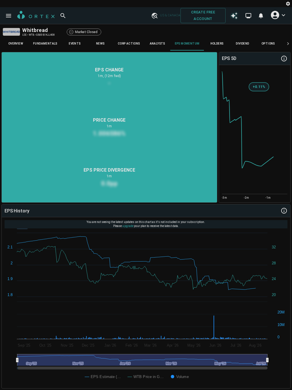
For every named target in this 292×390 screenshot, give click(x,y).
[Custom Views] (248, 15)
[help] (284, 58)
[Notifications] (261, 16)
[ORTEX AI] (234, 15)
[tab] (16, 44)
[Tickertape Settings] (288, 3)
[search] (63, 15)
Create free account (203, 15)
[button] (154, 15)
